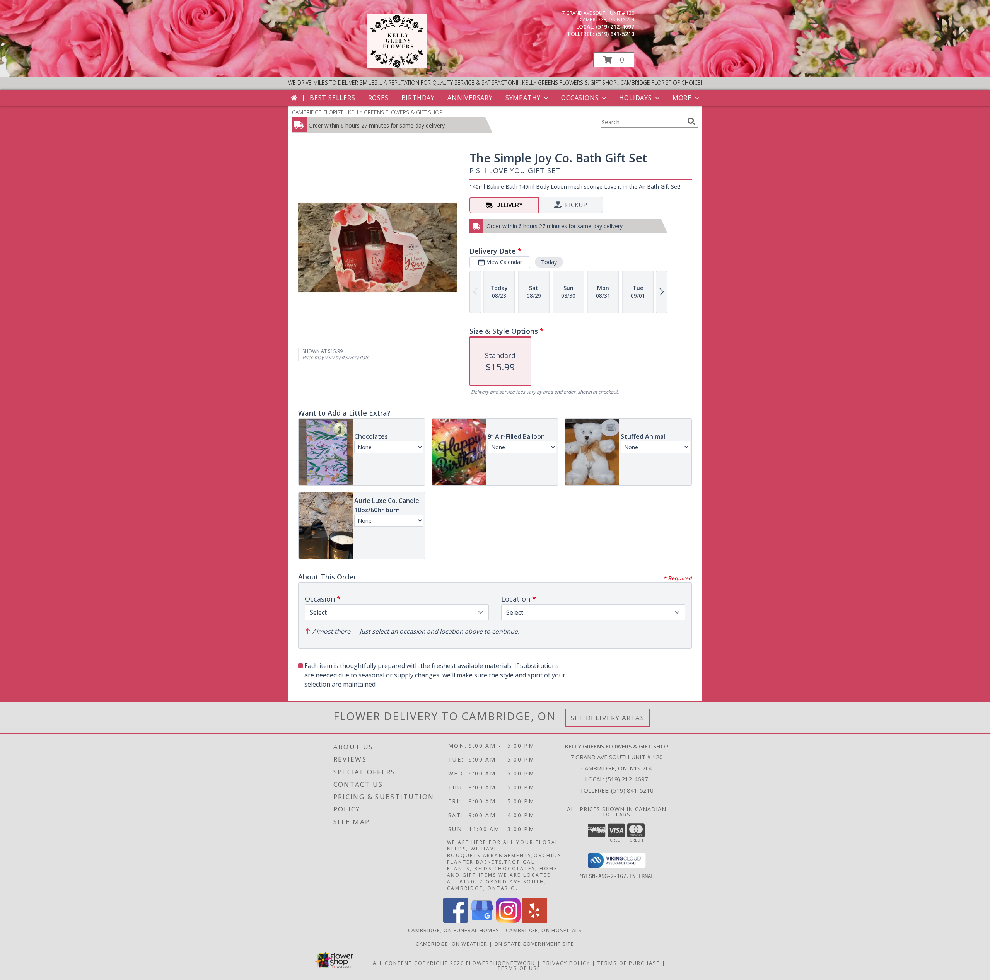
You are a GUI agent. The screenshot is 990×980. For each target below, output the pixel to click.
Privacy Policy (566, 963)
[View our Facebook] (455, 920)
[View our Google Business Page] (481, 920)
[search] (691, 121)
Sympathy (523, 98)
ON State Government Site (534, 943)
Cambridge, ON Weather (451, 943)
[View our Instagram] (508, 920)
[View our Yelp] (534, 920)
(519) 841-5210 (615, 33)
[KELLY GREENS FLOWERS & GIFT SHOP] (397, 65)
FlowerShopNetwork (500, 963)
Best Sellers (332, 98)
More (682, 98)
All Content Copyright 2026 (418, 963)
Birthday (418, 98)
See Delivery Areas (608, 717)
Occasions (580, 98)
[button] (613, 59)
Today (549, 262)
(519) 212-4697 (615, 26)
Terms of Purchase (628, 963)
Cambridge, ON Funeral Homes (453, 930)
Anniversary (470, 98)
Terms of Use (519, 968)
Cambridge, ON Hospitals (544, 930)
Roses (378, 98)
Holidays (635, 98)
